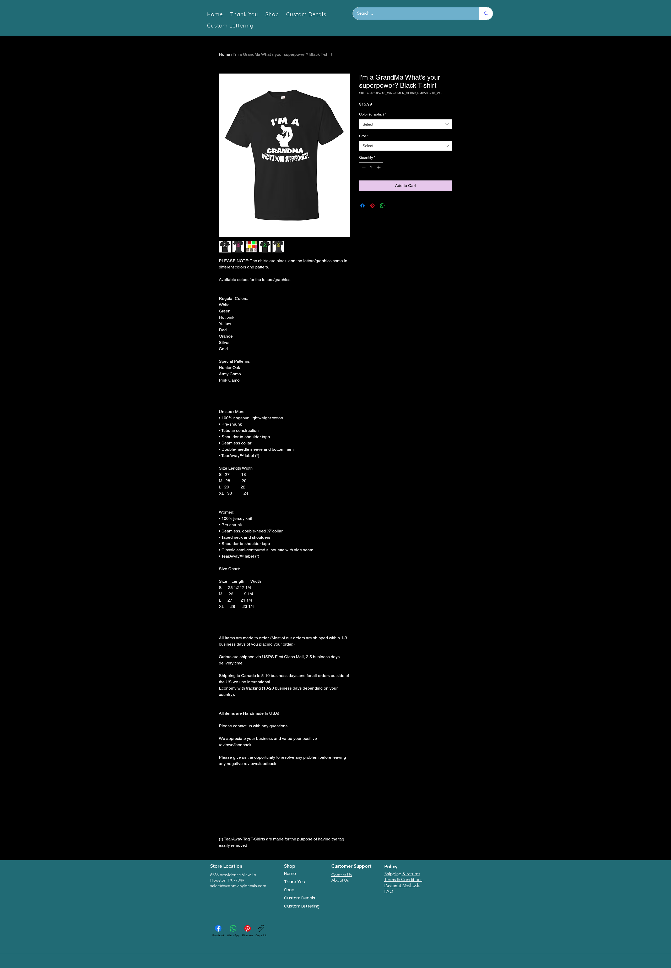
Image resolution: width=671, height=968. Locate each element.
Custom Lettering (302, 906)
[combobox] (405, 124)
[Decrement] (363, 167)
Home (224, 54)
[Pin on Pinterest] (372, 205)
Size (364, 136)
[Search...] (486, 13)
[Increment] (379, 167)
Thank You (294, 882)
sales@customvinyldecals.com (238, 885)
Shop (289, 890)
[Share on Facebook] (362, 205)
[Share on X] (392, 205)
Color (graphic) (372, 114)
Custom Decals (299, 898)
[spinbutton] (371, 167)
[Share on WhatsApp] (382, 205)
